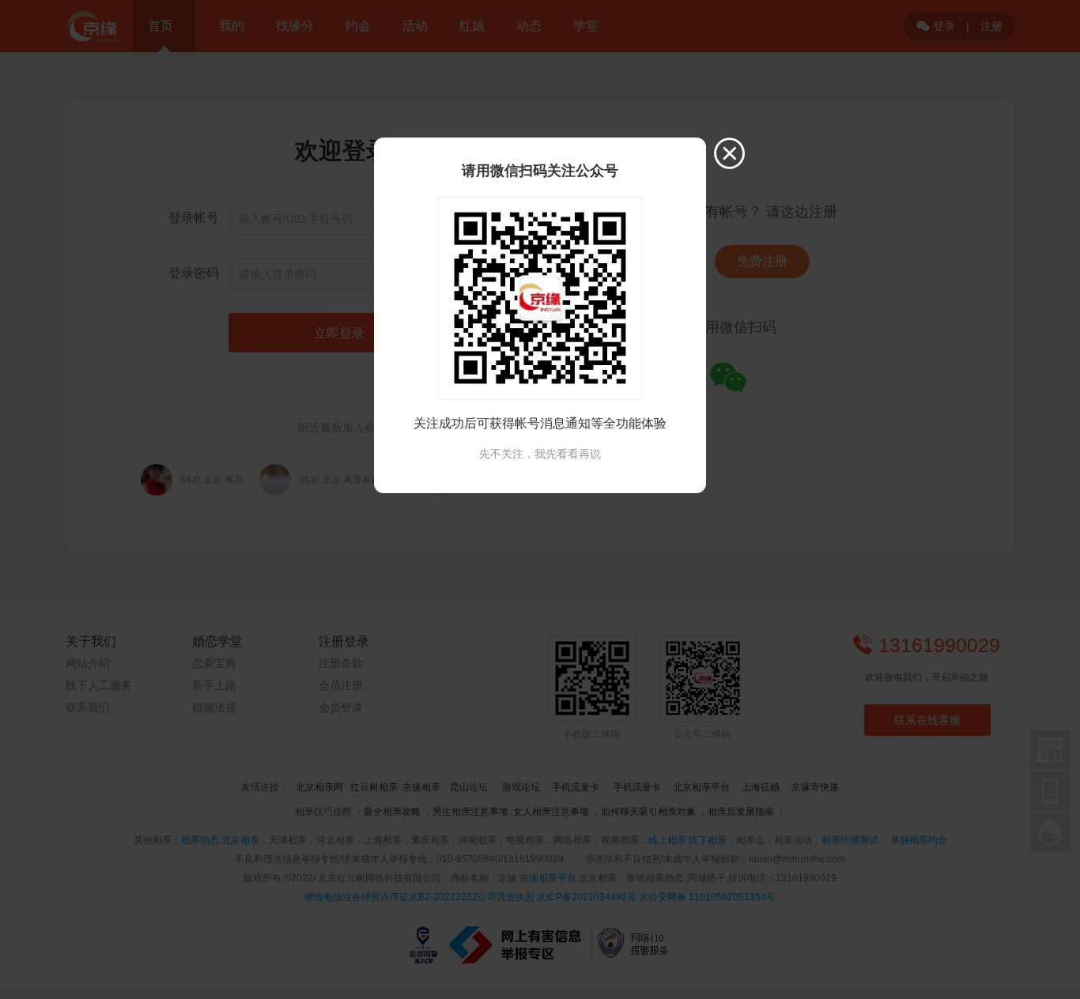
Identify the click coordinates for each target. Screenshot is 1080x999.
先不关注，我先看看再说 (540, 453)
